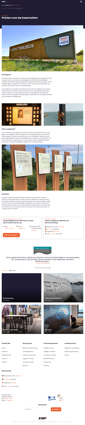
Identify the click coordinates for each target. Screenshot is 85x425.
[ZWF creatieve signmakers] (12, 1)
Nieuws (4, 348)
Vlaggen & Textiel (28, 358)
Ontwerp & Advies (28, 362)
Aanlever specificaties (71, 351)
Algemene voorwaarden (72, 348)
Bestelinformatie (49, 358)
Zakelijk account (49, 348)
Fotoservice (47, 362)
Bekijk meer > (13, 270)
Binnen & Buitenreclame (30, 348)
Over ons (4, 358)
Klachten (46, 365)
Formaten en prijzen (50, 355)
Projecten (5, 351)
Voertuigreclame (28, 351)
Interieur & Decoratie (29, 355)
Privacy (67, 355)
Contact (34, 230)
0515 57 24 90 (16, 5)
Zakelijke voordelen (49, 351)
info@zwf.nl (21, 228)
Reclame (25, 365)
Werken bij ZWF (6, 355)
